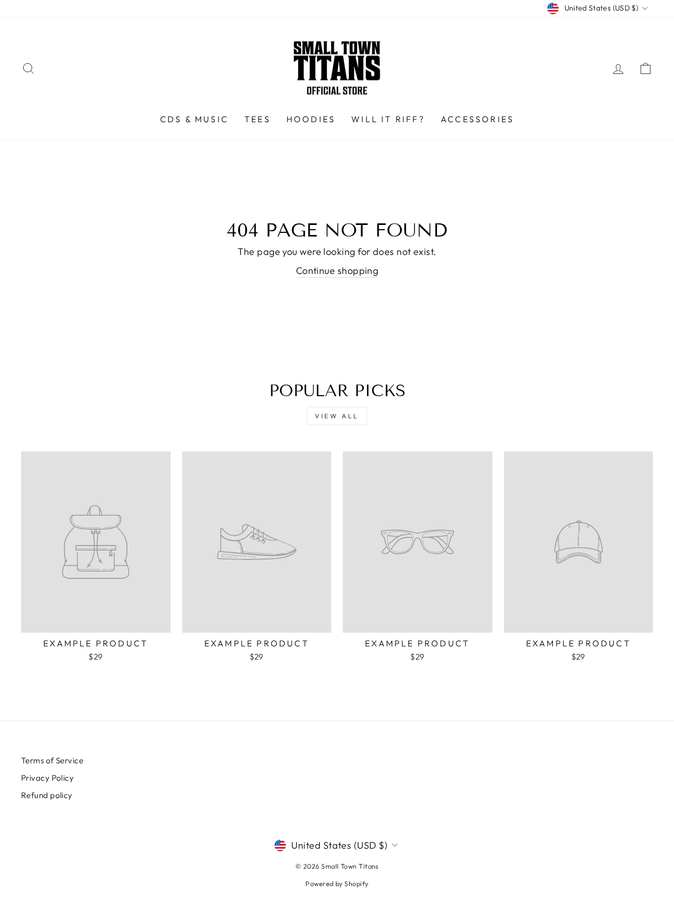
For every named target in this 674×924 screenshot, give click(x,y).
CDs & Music (194, 119)
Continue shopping (337, 270)
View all (337, 416)
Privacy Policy (47, 778)
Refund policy (47, 795)
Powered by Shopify (336, 883)
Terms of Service (52, 760)
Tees (257, 119)
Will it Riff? (388, 119)
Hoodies (310, 119)
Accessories (477, 119)
